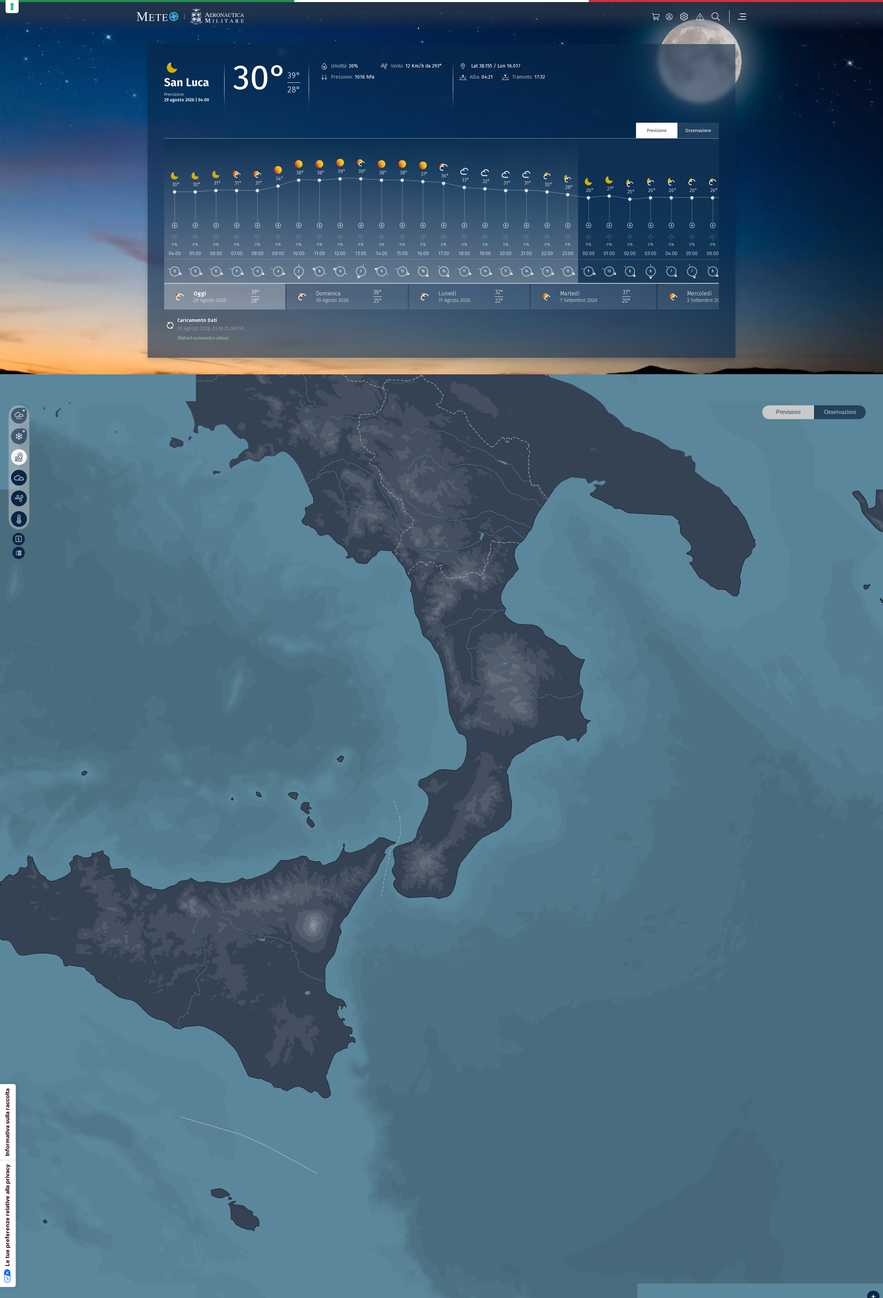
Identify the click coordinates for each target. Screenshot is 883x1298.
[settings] (684, 16)
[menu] (737, 16)
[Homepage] (158, 16)
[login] (669, 16)
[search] (716, 16)
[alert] (700, 16)
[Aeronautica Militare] (217, 17)
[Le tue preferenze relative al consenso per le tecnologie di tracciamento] (12, 6)
